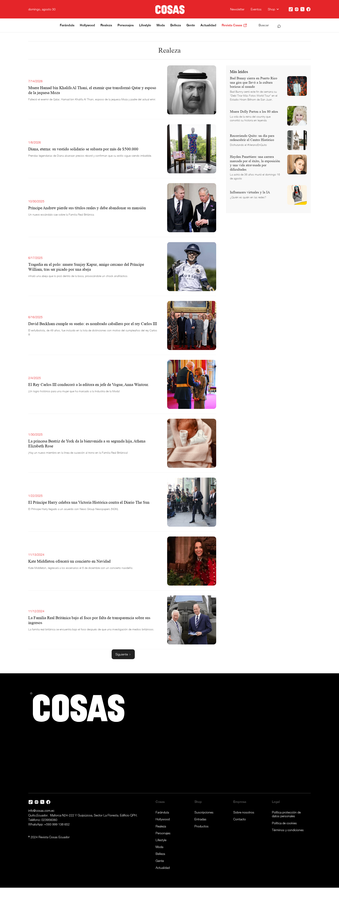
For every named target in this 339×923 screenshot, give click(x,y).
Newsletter (237, 9)
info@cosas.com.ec (41, 810)
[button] (273, 9)
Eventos (256, 9)
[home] (169, 9)
